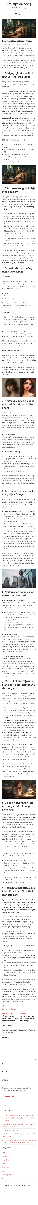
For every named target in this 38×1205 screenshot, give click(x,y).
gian (11, 1009)
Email (4, 1072)
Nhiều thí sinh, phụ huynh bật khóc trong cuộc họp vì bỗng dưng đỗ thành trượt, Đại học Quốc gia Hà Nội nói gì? (18, 1118)
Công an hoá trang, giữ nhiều (11, 1130)
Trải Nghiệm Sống (19, 4)
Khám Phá (27, 44)
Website (5, 1080)
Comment (6, 1037)
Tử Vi (3, 1171)
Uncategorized (7, 1175)
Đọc (3, 1153)
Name (4, 1064)
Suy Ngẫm (5, 1167)
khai (15, 1009)
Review (4, 1164)
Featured (5, 1156)
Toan (18, 44)
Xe (3, 1178)
